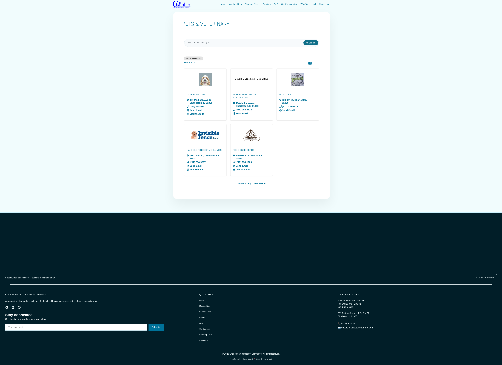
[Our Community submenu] (297, 4)
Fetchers (285, 94)
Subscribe (156, 327)
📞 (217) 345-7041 (347, 323)
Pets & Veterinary (193, 58)
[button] (310, 63)
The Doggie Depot (243, 150)
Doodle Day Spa (196, 94)
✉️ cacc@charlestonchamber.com (355, 327)
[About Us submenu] (328, 4)
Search (312, 43)
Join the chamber (485, 278)
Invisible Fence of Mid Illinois (204, 150)
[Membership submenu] (241, 4)
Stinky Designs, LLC (264, 359)
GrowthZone (259, 183)
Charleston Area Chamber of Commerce (26, 294)
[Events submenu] (270, 4)
